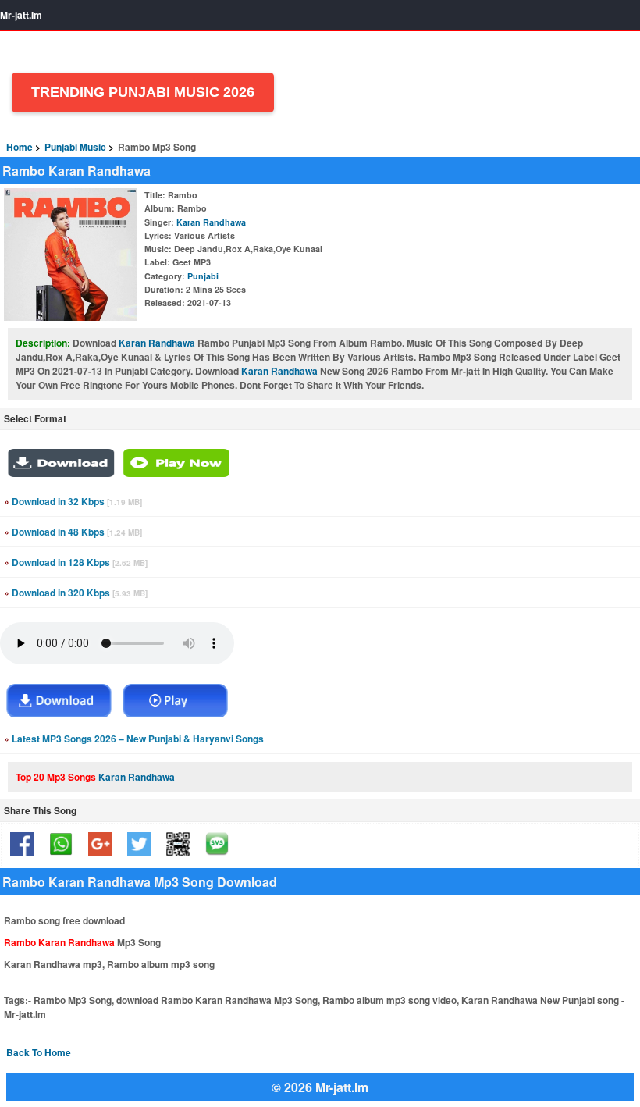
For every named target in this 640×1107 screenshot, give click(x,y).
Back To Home (38, 1052)
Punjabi (203, 276)
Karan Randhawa (211, 222)
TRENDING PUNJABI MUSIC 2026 (142, 92)
